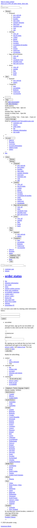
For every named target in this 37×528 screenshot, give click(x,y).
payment (12, 371)
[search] (8, 97)
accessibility (13, 384)
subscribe (9, 351)
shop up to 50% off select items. (14, 3)
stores (11, 375)
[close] (6, 134)
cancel (8, 515)
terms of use (21, 347)
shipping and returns (15, 373)
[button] (12, 161)
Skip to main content (7, 2)
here (13, 349)
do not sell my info (15, 378)
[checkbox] (20, 331)
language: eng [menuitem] (14, 257)
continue (14, 515)
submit (4, 318)
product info (13, 369)
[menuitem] (17, 123)
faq (10, 367)
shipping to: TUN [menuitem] (15, 255)
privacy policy (9, 347)
